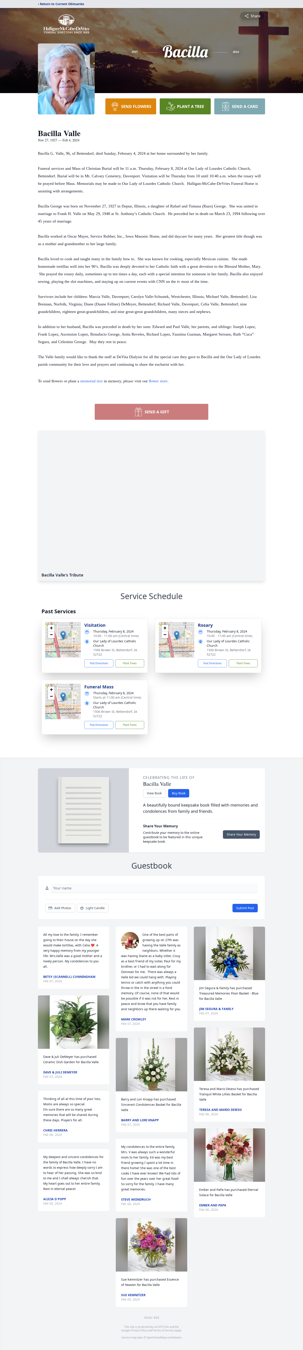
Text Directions (99, 663)
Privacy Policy (139, 1330)
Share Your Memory (241, 834)
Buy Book (178, 793)
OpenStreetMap (156, 1337)
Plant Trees (130, 663)
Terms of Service (163, 1330)
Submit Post (245, 908)
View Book (154, 793)
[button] (63, 635)
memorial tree (91, 380)
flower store (158, 380)
